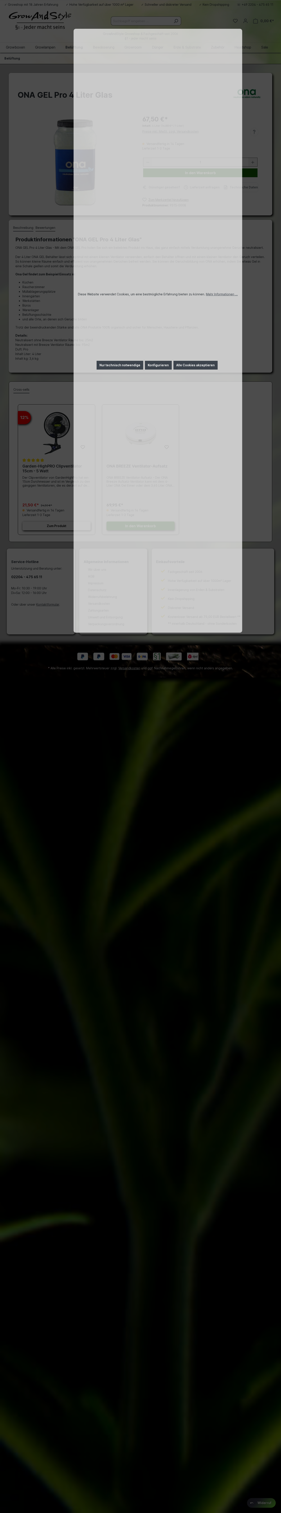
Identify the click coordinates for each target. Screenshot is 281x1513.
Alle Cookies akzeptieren (195, 365)
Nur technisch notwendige (119, 365)
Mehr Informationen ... (222, 294)
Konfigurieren (158, 365)
